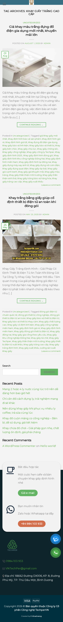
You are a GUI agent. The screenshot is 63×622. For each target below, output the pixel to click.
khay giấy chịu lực (27, 149)
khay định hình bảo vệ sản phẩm (24, 139)
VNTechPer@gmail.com (21, 568)
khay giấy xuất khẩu (33, 181)
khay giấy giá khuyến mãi (31, 172)
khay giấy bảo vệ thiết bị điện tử (43, 318)
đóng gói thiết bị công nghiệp (33, 315)
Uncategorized (31, 23)
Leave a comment (51, 185)
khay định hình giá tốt (16, 142)
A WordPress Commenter (19, 446)
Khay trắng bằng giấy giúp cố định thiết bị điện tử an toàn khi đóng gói (31, 202)
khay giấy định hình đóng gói (38, 155)
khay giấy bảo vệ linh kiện (15, 145)
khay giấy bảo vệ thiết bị (41, 145)
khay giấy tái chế (39, 338)
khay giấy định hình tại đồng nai (35, 162)
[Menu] (4, 4)
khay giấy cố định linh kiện (20, 325)
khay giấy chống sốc (47, 149)
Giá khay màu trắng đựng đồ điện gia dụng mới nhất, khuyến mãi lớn (31, 31)
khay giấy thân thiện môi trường (25, 175)
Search (6, 365)
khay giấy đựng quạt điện (15, 168)
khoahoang (37, 616)
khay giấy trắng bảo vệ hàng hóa (34, 178)
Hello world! (48, 446)
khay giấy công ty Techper (40, 152)
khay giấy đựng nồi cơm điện (45, 165)
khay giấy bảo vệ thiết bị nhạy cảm (20, 321)
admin (47, 43)
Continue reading (31, 124)
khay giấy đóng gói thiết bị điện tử (31, 331)
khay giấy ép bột (38, 168)
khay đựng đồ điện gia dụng (42, 142)
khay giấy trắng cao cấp (36, 344)
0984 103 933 (14, 561)
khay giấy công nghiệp (14, 152)
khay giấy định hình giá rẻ (27, 328)
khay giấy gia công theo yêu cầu (29, 335)
